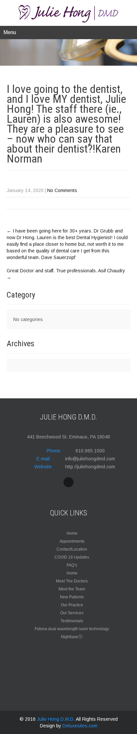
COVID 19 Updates (72, 557)
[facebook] (68, 482)
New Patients (72, 597)
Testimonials (72, 621)
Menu (9, 32)
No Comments (62, 190)
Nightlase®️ (72, 636)
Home (72, 533)
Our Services (71, 613)
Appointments (72, 541)
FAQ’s (72, 565)
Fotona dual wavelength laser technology (72, 629)
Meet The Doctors (72, 581)
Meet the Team (72, 589)
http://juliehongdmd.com (90, 466)
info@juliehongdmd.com (90, 458)
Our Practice (72, 605)
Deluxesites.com (80, 725)
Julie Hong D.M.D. (56, 719)
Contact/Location (72, 549)
